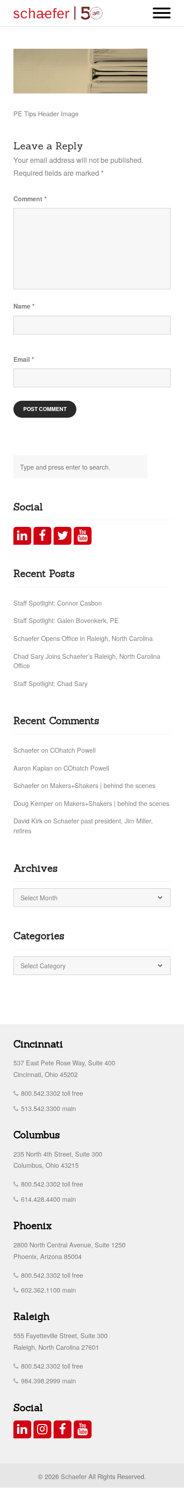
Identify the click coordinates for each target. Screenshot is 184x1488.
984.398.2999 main (47, 1380)
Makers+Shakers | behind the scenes (102, 785)
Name (23, 305)
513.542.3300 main (47, 1108)
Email (23, 359)
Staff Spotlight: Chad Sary (50, 683)
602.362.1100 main (47, 1289)
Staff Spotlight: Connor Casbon (57, 602)
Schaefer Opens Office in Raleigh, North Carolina (83, 638)
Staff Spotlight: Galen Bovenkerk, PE (66, 620)
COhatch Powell (73, 750)
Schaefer (74, 1476)
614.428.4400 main (47, 1199)
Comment (29, 198)
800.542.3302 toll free (51, 1093)
